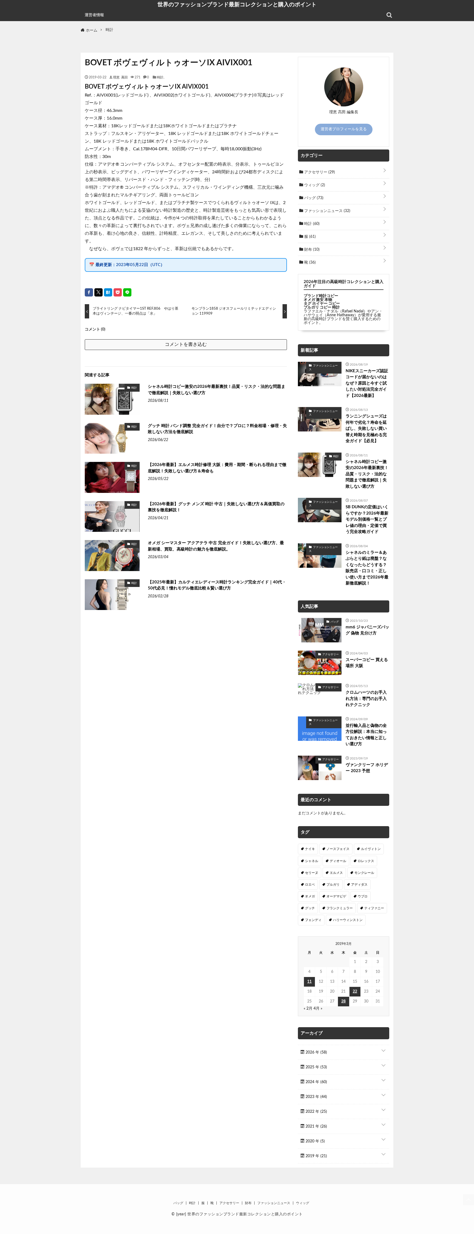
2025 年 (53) (315, 1067)
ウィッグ (314, 185)
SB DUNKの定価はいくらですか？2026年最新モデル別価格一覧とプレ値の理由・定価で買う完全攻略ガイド (367, 519)
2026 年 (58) (315, 1052)
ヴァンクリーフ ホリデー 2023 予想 (367, 768)
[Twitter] (98, 292)
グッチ (310, 908)
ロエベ (310, 884)
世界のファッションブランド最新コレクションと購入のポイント (237, 4)
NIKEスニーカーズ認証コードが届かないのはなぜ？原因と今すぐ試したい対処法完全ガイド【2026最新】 (367, 383)
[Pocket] (118, 292)
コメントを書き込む (186, 344)
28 (343, 1001)
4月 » (318, 1008)
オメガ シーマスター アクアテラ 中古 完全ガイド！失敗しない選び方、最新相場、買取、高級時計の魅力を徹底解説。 (216, 546)
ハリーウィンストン (348, 920)
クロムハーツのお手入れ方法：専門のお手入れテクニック (366, 698)
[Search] (389, 15)
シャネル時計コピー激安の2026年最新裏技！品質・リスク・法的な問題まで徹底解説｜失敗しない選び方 (216, 390)
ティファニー (374, 908)
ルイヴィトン (371, 849)
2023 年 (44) (315, 1097)
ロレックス (366, 861)
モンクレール (364, 872)
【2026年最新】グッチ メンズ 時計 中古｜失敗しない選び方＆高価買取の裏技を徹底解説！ (216, 507)
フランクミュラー (339, 908)
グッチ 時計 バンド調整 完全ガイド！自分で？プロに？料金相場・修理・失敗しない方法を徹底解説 (217, 429)
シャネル (311, 861)
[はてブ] (108, 292)
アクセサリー (319, 172)
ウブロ (363, 896)
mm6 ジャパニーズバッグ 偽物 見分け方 (367, 630)
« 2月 (308, 1008)
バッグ (313, 198)
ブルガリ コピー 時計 (322, 307)
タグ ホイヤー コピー (322, 304)
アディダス (359, 884)
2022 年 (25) (315, 1112)
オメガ (310, 896)
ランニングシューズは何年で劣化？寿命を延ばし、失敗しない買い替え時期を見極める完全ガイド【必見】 (366, 428)
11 (309, 982)
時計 (160, 77)
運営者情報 (94, 15)
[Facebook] (89, 292)
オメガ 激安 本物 (318, 300)
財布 (311, 250)
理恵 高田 (120, 77)
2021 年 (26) (315, 1126)
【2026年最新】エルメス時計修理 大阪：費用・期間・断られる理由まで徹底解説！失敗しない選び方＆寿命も (217, 468)
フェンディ (313, 920)
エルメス (336, 872)
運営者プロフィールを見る (344, 129)
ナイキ (310, 849)
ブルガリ (333, 884)
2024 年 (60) (315, 1082)
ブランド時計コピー (321, 296)
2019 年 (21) (315, 1156)
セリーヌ (311, 872)
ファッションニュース (326, 211)
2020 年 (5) (314, 1141)
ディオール (338, 861)
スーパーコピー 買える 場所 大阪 (367, 663)
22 (355, 991)
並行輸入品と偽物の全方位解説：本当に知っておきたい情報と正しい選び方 (366, 735)
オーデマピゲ (336, 896)
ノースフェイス (337, 849)
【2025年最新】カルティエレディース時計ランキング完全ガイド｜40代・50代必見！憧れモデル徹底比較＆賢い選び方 (217, 585)
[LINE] (127, 292)
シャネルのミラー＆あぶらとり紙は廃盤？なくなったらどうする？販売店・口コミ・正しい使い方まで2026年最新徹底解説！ (367, 568)
